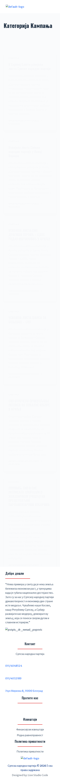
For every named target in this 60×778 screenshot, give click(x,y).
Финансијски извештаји (30, 729)
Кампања (13, 58)
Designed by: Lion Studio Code (30, 775)
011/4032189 (13, 678)
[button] (45, 6)
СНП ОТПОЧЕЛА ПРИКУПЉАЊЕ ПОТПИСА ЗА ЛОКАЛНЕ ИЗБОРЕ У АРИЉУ (29, 405)
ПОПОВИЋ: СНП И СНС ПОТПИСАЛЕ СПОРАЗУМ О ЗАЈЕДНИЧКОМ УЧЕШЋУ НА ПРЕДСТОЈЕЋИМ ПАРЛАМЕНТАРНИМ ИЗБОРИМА (29, 496)
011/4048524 (13, 665)
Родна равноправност (30, 735)
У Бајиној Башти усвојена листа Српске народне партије (29, 66)
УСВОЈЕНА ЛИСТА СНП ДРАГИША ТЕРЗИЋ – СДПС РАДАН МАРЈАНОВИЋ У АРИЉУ (29, 234)
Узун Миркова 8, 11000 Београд (24, 690)
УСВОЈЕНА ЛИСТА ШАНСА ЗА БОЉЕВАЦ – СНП (27, 319)
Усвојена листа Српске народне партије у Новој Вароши (25, 151)
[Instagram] (30, 710)
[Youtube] (38, 710)
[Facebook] (22, 710)
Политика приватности (30, 751)
